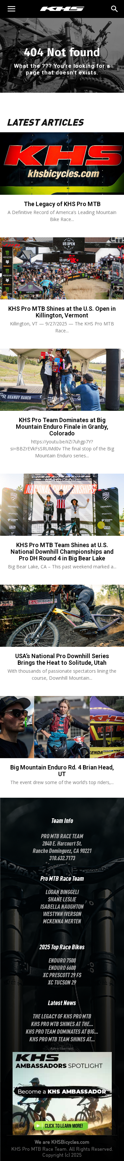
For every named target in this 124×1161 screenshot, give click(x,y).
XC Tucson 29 (62, 982)
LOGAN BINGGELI (62, 891)
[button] (114, 9)
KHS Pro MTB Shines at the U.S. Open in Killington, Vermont (62, 312)
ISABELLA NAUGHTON (62, 906)
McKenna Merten (62, 921)
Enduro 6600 (62, 967)
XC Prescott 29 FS (62, 975)
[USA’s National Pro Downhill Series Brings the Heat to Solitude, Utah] (62, 616)
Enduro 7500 (62, 960)
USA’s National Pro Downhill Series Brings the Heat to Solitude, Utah (62, 659)
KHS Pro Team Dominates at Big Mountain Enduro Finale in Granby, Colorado (62, 426)
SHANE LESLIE (62, 899)
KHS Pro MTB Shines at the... (62, 1023)
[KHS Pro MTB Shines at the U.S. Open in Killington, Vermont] (62, 268)
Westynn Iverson (62, 913)
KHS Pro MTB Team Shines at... (62, 1039)
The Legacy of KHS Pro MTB (62, 203)
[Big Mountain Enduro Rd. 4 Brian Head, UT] (62, 727)
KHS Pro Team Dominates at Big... (62, 1031)
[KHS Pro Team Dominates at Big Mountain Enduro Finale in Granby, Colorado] (62, 380)
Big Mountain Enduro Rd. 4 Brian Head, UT (62, 770)
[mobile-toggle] (11, 9)
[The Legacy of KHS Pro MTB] (62, 163)
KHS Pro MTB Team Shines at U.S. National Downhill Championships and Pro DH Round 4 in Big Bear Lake (62, 551)
